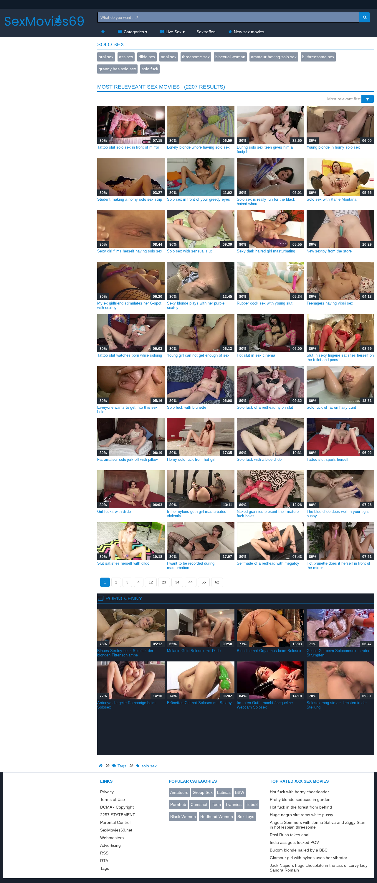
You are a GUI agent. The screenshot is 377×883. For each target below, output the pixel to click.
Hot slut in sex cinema (256, 355)
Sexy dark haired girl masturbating (266, 251)
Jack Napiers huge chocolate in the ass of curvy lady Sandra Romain (319, 867)
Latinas (224, 792)
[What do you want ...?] (364, 17)
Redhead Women (216, 816)
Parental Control (115, 822)
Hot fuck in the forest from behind (301, 807)
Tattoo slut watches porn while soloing (129, 355)
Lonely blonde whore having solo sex (198, 147)
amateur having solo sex (274, 56)
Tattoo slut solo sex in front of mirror (128, 147)
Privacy (107, 791)
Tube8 (252, 804)
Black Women (183, 816)
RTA (104, 860)
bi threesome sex (318, 56)
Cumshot (199, 804)
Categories (133, 31)
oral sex (106, 56)
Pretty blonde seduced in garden (300, 799)
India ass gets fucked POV (294, 842)
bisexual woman (230, 56)
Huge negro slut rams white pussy (301, 814)
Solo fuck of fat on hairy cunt (331, 407)
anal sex (168, 56)
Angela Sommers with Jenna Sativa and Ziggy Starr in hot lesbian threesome (318, 824)
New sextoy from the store (329, 251)
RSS (104, 853)
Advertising (110, 845)
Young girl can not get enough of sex (198, 355)
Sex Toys (245, 816)
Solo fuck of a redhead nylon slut (265, 407)
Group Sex (203, 792)
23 (164, 582)
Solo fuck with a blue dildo (259, 459)
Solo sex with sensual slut (189, 251)
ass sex (126, 56)
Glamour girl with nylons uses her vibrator (308, 857)
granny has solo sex (117, 68)
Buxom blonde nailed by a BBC (299, 850)
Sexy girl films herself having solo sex (129, 251)
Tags (104, 868)
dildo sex (147, 56)
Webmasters (112, 837)
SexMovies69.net (116, 830)
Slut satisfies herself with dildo (123, 563)
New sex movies (248, 31)
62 (217, 582)
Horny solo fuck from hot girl (191, 459)
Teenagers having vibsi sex (330, 303)
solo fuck (150, 68)
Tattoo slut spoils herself (327, 459)
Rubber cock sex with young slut (264, 303)
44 (190, 582)
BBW (239, 792)
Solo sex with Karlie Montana (331, 199)
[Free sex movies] (44, 31)
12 (151, 582)
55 (204, 582)
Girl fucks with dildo (114, 511)
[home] (101, 765)
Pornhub (178, 804)
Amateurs (179, 792)
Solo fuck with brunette (186, 407)
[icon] (102, 31)
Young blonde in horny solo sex (333, 147)
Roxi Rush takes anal (289, 834)
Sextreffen (206, 31)
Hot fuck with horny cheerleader (299, 791)
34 (177, 582)
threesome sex (196, 56)
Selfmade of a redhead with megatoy (268, 563)
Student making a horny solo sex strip (129, 199)
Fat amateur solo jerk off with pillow (127, 459)
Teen (216, 804)
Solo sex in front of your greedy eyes (198, 199)
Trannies (233, 804)
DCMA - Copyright (117, 807)
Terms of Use (112, 799)
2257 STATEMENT (117, 814)
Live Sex (172, 31)
